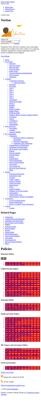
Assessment (13, 100)
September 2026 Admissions (22, 143)
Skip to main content (8, 2)
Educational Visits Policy (13, 320)
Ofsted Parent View (15, 195)
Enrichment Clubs (15, 176)
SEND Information (15, 160)
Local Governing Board (17, 200)
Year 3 (11, 92)
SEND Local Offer (7, 372)
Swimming (13, 117)
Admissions (13, 136)
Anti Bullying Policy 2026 (14, 263)
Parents (7, 172)
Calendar (12, 130)
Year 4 (11, 94)
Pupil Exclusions (14, 153)
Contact (7, 206)
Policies (11, 151)
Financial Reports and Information (20, 73)
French (11, 119)
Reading (12, 105)
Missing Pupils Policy (12, 277)
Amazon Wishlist (15, 132)
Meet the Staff (14, 67)
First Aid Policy (10, 324)
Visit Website (5, 56)
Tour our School (14, 65)
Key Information (10, 134)
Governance (9, 198)
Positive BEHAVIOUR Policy (15, 265)
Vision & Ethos (14, 69)
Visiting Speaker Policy (13, 296)
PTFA (11, 187)
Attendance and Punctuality (18, 147)
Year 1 (11, 88)
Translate (16, 43)
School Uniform (14, 189)
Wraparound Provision (16, 174)
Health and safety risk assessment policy (18, 326)
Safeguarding (13, 193)
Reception (12, 86)
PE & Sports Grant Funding (18, 149)
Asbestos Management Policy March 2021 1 (19, 318)
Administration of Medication (19, 145)
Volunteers (12, 77)
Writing (11, 107)
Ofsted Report (9, 9)
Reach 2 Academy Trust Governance (21, 204)
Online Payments (15, 183)
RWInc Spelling (14, 109)
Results (11, 157)
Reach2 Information (15, 202)
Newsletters (13, 128)
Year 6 (11, 98)
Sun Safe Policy (10, 339)
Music (11, 170)
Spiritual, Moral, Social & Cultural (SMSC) (23, 115)
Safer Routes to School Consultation (21, 197)
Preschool (12, 84)
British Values (14, 111)
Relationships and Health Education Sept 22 (19, 308)
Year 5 (11, 96)
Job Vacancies (14, 75)
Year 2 (11, 90)
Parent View (9, 11)
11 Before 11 (13, 121)
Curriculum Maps (19, 83)
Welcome (12, 64)
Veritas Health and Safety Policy (15, 341)
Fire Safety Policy (11, 322)
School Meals (13, 159)
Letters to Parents (15, 181)
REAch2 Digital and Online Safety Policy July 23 (21, 282)
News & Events (10, 126)
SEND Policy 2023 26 (12, 369)
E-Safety (12, 178)
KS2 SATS (13, 122)
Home (7, 60)
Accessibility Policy (11, 304)
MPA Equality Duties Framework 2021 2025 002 (21, 306)
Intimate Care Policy (12, 275)
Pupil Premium (14, 155)
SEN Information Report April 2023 (17, 367)
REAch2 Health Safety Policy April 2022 (19, 335)
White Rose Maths (15, 102)
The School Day (14, 166)
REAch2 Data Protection (17, 168)
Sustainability (13, 124)
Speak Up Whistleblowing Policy (16, 292)
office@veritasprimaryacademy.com (13, 385)
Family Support (14, 179)
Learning (8, 79)
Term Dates (13, 164)
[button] (10, 15)
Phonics (12, 103)
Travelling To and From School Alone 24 (18, 294)
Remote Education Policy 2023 (15, 310)
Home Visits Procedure (12, 273)
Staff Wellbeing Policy (12, 337)
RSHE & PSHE (14, 113)
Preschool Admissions (20, 141)
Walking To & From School (18, 191)
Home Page (9, 7)
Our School (9, 62)
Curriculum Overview (16, 81)
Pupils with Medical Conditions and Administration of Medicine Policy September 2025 (22, 332)
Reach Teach (13, 71)
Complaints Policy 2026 (13, 349)
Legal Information (12, 389)
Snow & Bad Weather (16, 162)
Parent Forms (13, 185)
